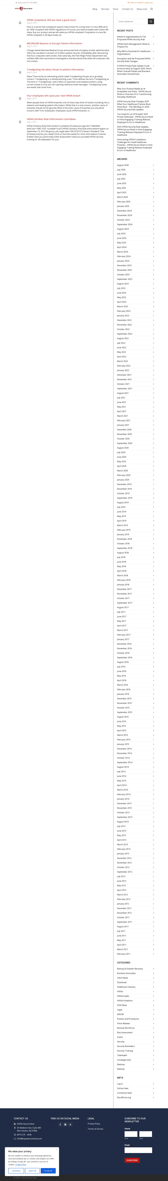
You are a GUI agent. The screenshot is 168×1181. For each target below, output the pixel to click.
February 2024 (123, 256)
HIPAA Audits (123, 996)
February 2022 (123, 365)
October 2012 (123, 867)
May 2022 (121, 352)
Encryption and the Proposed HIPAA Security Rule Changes (133, 60)
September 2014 (124, 762)
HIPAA (120, 991)
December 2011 (124, 908)
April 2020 (121, 466)
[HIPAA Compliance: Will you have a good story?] (20, 22)
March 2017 (122, 630)
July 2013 (121, 826)
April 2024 (121, 247)
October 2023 (123, 274)
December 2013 (124, 803)
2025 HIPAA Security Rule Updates (133, 108)
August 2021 (123, 393)
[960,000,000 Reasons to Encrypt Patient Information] (20, 46)
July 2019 (121, 507)
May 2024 (121, 242)
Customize (16, 1171)
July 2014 (121, 771)
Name (128, 1128)
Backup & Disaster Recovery (130, 968)
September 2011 (124, 922)
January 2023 (123, 315)
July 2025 (121, 178)
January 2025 (123, 206)
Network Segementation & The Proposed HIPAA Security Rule (131, 38)
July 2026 (121, 169)
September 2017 (124, 602)
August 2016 (123, 662)
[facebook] (60, 1124)
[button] (151, 21)
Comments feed (124, 1093)
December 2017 (124, 589)
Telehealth (122, 1055)
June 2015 (121, 721)
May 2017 (121, 621)
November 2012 (124, 862)
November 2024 (124, 215)
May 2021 (121, 406)
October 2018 (123, 543)
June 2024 (121, 238)
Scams (120, 1037)
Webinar (121, 1064)
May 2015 (121, 726)
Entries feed (122, 1088)
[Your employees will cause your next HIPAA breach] (20, 98)
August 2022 (123, 338)
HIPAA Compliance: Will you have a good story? (51, 19)
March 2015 (122, 735)
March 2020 (122, 470)
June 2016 (121, 671)
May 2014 (121, 780)
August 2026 (123, 165)
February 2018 (123, 580)
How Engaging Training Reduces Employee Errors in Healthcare (133, 121)
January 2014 (123, 799)
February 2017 (123, 634)
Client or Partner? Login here (141, 3)
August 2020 (123, 447)
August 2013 (123, 821)
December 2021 (124, 374)
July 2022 (121, 343)
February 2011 (123, 954)
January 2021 (123, 425)
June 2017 (121, 616)
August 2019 (123, 502)
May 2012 (121, 885)
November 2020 (124, 434)
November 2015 (124, 703)
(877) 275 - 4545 (24, 1134)
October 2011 (123, 917)
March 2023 (122, 306)
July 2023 (121, 288)
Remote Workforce (126, 1028)
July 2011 (121, 931)
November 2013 (124, 808)
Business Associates (126, 973)
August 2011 (123, 926)
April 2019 (121, 520)
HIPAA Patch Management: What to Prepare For (133, 45)
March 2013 (122, 844)
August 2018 (123, 552)
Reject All (32, 1171)
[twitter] (70, 1124)
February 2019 (123, 530)
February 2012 (123, 899)
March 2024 (122, 251)
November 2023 (124, 270)
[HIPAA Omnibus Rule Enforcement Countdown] (20, 122)
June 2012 (121, 881)
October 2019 (123, 493)
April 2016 (121, 680)
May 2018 (121, 566)
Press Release (123, 1023)
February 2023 (123, 311)
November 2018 (124, 539)
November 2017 (124, 593)
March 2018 (122, 575)
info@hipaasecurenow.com (29, 1138)
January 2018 (123, 584)
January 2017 (123, 639)
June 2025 (121, 183)
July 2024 (121, 233)
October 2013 (123, 812)
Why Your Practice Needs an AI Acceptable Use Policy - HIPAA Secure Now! (134, 91)
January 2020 (123, 479)
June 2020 (121, 457)
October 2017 (123, 598)
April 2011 (121, 944)
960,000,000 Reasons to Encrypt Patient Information (54, 43)
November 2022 (124, 324)
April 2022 (121, 356)
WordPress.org (124, 1097)
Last (141, 1138)
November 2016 (124, 648)
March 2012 (122, 894)
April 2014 (121, 785)
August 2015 (123, 716)
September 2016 (124, 657)
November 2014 (124, 753)
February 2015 (123, 739)
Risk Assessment (124, 1032)
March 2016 (122, 685)
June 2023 (121, 292)
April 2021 (121, 411)
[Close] (56, 1149)
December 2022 (124, 320)
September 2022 (124, 333)
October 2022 (123, 329)
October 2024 (123, 219)
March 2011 (122, 949)
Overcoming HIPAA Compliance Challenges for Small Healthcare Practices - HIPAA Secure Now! (132, 142)
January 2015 (123, 744)
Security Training (125, 1050)
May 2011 (121, 940)
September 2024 (124, 224)
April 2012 (121, 890)
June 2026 (121, 174)
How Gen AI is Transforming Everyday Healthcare (134, 95)
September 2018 (124, 548)
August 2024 (123, 229)
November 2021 (124, 379)
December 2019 (124, 484)
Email (128, 1145)
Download (121, 982)
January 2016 (123, 694)
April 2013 (121, 840)
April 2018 (121, 571)
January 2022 (123, 370)
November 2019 (124, 488)
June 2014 (121, 776)
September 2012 (124, 871)
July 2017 (121, 612)
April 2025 (121, 192)
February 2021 (123, 420)
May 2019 (121, 516)
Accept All (48, 1171)
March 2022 (122, 361)
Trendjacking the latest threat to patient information (55, 69)
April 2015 (121, 730)
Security (120, 1041)
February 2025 (123, 201)
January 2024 (123, 261)
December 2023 (124, 265)
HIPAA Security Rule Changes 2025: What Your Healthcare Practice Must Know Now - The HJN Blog (134, 104)
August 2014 (123, 767)
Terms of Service (95, 1129)
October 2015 (123, 707)
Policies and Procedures (128, 1018)
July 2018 (121, 557)
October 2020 (123, 438)
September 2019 (124, 498)
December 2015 (124, 698)
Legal (119, 1009)
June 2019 (121, 511)
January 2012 (123, 903)
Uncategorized (124, 1060)
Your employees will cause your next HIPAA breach (53, 95)
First (126, 1138)
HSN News (122, 1005)
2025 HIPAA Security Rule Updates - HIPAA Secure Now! (133, 128)
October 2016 (123, 653)
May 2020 (121, 461)
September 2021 (124, 388)
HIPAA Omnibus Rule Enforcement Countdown (51, 119)
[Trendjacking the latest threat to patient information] (20, 72)
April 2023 (121, 302)
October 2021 (123, 384)
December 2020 (124, 429)
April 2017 (121, 625)
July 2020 (121, 452)
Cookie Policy (20, 1164)
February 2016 (123, 689)
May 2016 (121, 675)
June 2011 (121, 935)
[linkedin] (65, 1124)
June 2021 (121, 402)
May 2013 (121, 835)
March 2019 (122, 525)
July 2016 (121, 666)
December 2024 (124, 210)
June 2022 (121, 347)
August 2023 (123, 283)
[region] (32, 1161)
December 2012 (124, 858)
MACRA (120, 1014)
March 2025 (122, 197)
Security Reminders (126, 1046)
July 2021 (121, 397)
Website (121, 1069)
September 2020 (124, 443)
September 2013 (124, 817)
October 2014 (123, 757)
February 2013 (123, 849)
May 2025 (121, 188)
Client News (122, 977)
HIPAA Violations (125, 1000)
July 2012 (121, 876)
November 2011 (124, 913)
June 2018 (121, 561)
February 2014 (123, 794)
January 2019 (123, 534)
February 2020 (123, 475)
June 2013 (121, 830)
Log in (120, 1083)
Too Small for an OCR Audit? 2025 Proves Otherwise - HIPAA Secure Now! (135, 115)
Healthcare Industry (126, 987)
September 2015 (124, 712)
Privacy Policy (94, 1123)
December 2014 (124, 748)
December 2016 (124, 644)
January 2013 (123, 853)
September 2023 (124, 279)
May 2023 (121, 297)
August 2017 (123, 607)
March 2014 (122, 789)
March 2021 (122, 416)
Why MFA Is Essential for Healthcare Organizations (133, 52)
